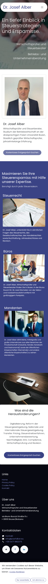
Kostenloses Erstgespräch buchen (22, 152)
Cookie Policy (8, 485)
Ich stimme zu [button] (38, 580)
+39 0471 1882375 (14, 541)
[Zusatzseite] (6, 549)
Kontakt (5, 488)
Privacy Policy (8, 482)
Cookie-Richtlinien (17, 572)
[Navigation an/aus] (42, 7)
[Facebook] (15, 549)
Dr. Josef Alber (17, 7)
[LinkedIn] (24, 549)
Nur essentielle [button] (23, 580)
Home (5, 479)
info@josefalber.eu (15, 538)
